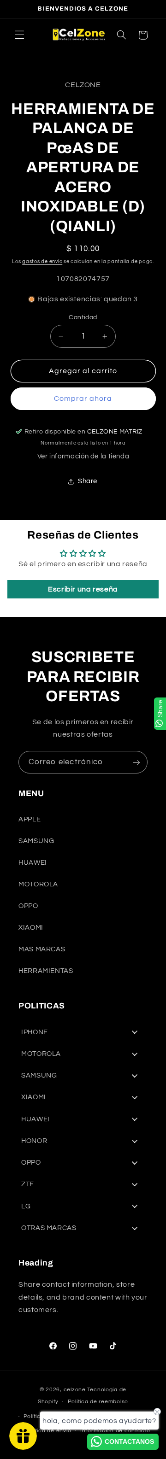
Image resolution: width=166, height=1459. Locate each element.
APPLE (29, 819)
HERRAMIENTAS (45, 970)
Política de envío (48, 1430)
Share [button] (87, 481)
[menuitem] (83, 1032)
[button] (19, 35)
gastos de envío (42, 261)
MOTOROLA (38, 884)
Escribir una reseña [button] (83, 589)
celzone (75, 1389)
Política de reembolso (98, 1401)
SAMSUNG (36, 841)
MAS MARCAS (41, 949)
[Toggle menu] (135, 1032)
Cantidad (83, 317)
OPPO (28, 905)
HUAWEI (32, 862)
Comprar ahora (83, 398)
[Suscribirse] (136, 762)
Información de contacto (115, 1430)
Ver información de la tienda (83, 456)
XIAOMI (30, 927)
